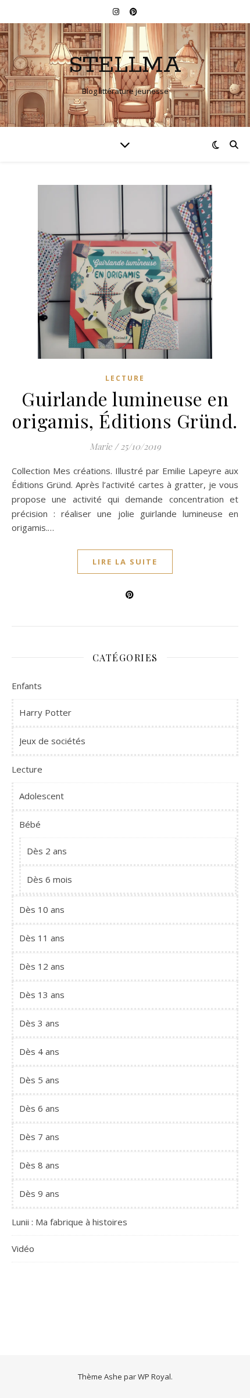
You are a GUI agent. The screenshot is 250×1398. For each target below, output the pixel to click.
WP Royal (154, 1376)
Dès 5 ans (39, 1080)
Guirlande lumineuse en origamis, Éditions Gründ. (125, 409)
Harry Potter (45, 712)
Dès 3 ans (39, 1023)
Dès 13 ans (42, 994)
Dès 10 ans (42, 909)
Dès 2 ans (47, 851)
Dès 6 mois (49, 879)
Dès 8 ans (39, 1165)
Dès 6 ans (39, 1108)
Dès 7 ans (39, 1136)
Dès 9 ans (39, 1193)
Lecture (125, 378)
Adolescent (41, 796)
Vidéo (23, 1248)
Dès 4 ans (39, 1051)
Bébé (30, 824)
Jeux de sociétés (52, 741)
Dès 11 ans (42, 938)
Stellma (125, 65)
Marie (101, 446)
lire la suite (125, 561)
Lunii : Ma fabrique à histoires (69, 1222)
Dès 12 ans (42, 966)
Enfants (27, 685)
